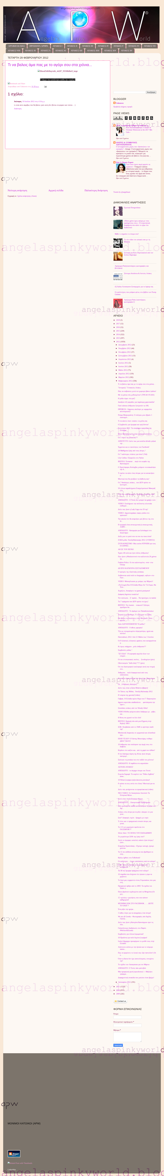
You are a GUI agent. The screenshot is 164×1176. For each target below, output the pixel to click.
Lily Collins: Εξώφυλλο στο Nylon (131, 458)
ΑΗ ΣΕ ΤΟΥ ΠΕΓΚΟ (126, 549)
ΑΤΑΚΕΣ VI (133, 46)
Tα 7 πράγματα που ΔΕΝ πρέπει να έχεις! (133, 601)
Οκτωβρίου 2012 (124, 352)
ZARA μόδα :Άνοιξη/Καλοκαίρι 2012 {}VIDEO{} (136, 540)
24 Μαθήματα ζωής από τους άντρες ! (132, 451)
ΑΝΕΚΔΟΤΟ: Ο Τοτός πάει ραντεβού (132, 968)
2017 (118, 324)
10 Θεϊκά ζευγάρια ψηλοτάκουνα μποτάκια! (134, 780)
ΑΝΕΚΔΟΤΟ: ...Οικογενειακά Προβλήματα (134, 802)
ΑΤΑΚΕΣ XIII (93, 51)
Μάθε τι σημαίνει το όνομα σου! (127, 234)
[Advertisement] (57, 169)
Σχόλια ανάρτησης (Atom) (27, 196)
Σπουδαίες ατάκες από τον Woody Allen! (133, 708)
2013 (118, 338)
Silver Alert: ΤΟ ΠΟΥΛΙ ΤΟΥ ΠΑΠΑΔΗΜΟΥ (135, 833)
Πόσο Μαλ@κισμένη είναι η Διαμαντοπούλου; (135, 434)
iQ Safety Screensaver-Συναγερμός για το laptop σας (134, 287)
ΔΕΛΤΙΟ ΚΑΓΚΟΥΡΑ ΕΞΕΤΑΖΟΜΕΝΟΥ (133, 568)
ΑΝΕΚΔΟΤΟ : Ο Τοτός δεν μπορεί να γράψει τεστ (137, 500)
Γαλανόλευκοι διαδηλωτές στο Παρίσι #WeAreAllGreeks (132, 929)
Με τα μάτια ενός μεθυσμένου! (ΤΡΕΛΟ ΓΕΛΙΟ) (136, 395)
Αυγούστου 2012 (124, 359)
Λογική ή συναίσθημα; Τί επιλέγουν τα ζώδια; (135, 615)
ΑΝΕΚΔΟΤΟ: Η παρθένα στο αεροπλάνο (133, 763)
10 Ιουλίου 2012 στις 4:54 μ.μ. (33, 101)
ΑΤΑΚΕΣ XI (60, 51)
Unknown (120, 103)
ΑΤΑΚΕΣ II (72, 46)
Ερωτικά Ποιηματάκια (132, 208)
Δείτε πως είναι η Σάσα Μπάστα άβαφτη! (133, 688)
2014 (118, 334)
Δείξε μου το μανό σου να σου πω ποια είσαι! (135, 536)
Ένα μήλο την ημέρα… (126, 909)
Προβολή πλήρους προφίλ (122, 107)
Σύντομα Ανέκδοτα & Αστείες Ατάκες (138, 273)
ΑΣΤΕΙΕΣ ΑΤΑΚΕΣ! (125, 767)
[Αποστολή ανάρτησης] (45, 86)
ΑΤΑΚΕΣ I (57, 46)
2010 (118, 990)
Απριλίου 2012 (124, 374)
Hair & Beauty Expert (124, 162)
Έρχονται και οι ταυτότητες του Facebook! (133, 447)
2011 (118, 987)
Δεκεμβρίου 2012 (125, 345)
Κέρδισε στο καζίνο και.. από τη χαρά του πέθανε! (136, 750)
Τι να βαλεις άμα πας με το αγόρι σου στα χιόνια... (50, 65)
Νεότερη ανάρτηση (17, 190)
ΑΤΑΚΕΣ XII (76, 51)
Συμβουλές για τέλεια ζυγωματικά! (131, 934)
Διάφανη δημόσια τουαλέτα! (128, 594)
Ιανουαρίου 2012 (124, 982)
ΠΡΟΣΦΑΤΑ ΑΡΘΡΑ (38, 46)
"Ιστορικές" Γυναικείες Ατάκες (129, 388)
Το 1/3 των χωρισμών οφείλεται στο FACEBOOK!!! (131, 828)
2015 (118, 331)
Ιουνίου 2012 (123, 366)
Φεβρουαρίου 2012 (125, 381)
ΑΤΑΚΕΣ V (118, 46)
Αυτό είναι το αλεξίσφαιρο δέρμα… (131, 799)
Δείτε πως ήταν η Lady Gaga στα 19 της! (133, 509)
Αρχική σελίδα (55, 190)
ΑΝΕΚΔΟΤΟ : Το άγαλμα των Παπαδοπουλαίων (136, 611)
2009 (118, 994)
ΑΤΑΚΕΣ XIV (110, 51)
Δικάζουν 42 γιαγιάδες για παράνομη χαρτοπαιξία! (136, 402)
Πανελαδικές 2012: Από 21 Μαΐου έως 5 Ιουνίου (136, 637)
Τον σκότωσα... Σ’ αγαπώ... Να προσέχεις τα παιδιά (137, 598)
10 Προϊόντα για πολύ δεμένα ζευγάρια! (132, 938)
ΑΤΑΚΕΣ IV (103, 46)
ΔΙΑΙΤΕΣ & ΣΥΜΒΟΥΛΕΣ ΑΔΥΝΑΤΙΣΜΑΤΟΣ (126, 144)
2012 (118, 342)
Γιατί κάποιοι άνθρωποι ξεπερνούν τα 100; (133, 406)
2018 (118, 320)
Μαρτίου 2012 (123, 377)
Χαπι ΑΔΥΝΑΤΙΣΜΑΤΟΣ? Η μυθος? (131, 624)
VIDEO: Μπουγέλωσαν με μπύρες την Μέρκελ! (135, 581)
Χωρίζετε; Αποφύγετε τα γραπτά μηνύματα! (134, 591)
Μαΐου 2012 (123, 370)
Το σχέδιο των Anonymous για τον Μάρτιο (133, 964)
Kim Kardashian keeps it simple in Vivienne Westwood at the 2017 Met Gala (139, 130)
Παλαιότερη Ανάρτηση (96, 190)
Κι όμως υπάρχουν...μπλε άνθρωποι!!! (132, 646)
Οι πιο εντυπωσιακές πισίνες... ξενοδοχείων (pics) (136, 659)
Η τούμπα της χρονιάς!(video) (129, 695)
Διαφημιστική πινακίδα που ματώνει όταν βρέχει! (136, 978)
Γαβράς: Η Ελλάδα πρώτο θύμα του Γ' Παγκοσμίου (137, 699)
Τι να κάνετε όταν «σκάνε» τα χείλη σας (132, 421)
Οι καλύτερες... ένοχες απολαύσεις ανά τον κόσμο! (137, 861)
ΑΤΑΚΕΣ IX (30, 51)
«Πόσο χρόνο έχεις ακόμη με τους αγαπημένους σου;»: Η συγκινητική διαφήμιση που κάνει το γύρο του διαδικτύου (137, 224)
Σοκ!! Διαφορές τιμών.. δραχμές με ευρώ (133, 818)
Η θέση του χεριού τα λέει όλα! (129, 718)
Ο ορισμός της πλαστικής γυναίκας (131, 572)
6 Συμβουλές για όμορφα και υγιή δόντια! (133, 424)
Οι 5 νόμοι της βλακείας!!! (128, 437)
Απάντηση (17, 109)
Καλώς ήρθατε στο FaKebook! (129, 858)
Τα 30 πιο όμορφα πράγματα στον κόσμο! (133, 871)
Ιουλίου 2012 (123, 363)
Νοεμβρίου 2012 (124, 348)
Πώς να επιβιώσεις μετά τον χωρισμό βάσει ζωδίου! (137, 391)
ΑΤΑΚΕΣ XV (126, 51)
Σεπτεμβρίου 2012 (125, 356)
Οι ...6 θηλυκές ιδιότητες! (127, 684)
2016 (118, 327)
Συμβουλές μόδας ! (125, 650)
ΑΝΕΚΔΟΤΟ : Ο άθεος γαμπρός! (130, 628)
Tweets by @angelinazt (121, 192)
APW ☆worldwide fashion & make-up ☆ (132, 125)
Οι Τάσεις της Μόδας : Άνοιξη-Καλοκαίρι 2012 (135, 691)
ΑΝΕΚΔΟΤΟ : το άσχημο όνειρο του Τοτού (134, 770)
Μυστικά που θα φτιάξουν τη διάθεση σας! (133, 479)
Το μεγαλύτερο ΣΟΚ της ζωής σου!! (131, 837)
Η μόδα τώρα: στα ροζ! (126, 398)
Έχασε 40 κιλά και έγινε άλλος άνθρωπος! (133, 553)
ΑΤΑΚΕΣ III (87, 46)
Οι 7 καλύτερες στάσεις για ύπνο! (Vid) (132, 454)
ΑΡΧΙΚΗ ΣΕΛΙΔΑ (16, 46)
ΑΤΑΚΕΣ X (45, 51)
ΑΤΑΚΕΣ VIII (14, 51)
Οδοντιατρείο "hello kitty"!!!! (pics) (131, 663)
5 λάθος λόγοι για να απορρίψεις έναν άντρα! (134, 913)
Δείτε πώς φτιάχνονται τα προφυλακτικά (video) (135, 789)
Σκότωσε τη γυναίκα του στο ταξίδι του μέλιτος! (136, 760)
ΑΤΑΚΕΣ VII (150, 46)
